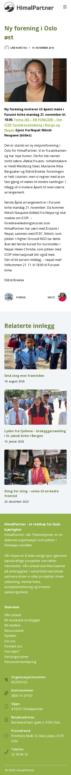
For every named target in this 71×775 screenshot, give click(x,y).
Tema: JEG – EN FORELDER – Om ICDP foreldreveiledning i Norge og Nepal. (33, 124)
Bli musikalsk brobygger (22, 620)
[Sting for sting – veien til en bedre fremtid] (35, 467)
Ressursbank (14, 630)
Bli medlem (12, 625)
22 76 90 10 (19, 754)
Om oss (9, 641)
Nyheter (10, 636)
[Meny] (65, 7)
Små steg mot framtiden (24, 375)
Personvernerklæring (20, 662)
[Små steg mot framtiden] (35, 351)
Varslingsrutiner (16, 657)
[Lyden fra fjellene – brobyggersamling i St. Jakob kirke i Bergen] (35, 407)
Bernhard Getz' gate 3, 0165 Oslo (35, 722)
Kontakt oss (13, 646)
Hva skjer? (12, 651)
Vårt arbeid (12, 615)
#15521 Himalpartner (27, 709)
